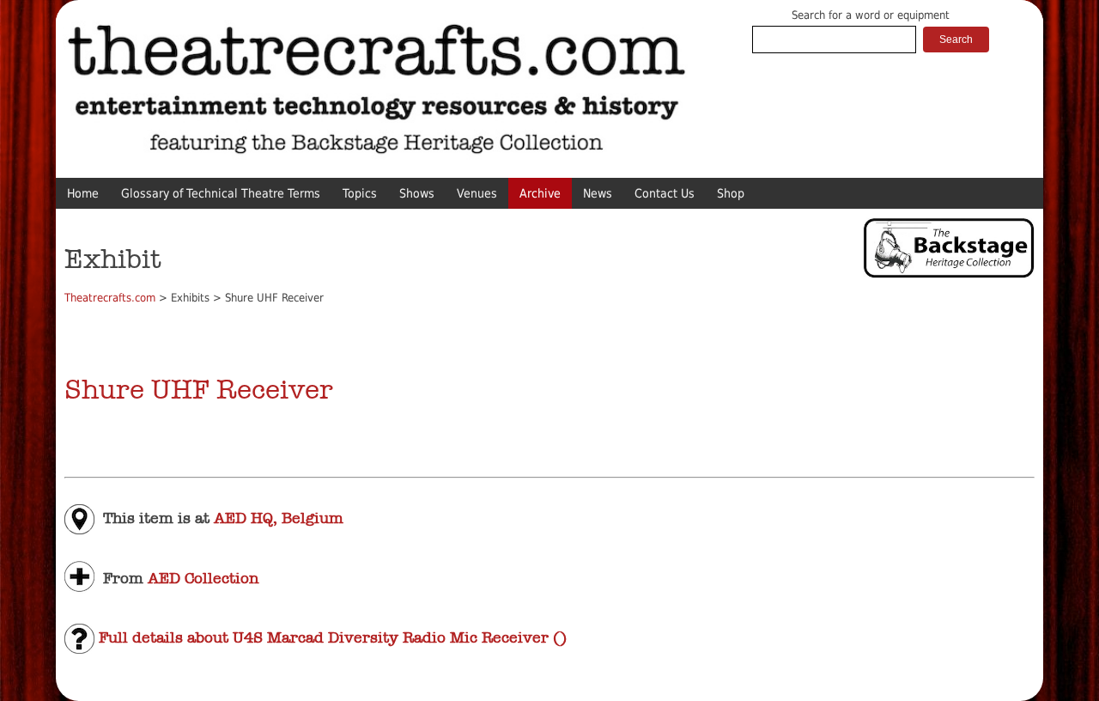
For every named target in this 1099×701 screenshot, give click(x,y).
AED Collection (203, 577)
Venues (477, 193)
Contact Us (665, 193)
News (597, 193)
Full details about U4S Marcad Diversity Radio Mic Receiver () (330, 637)
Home (83, 193)
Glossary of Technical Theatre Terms (220, 193)
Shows (416, 193)
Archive (540, 193)
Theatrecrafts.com (109, 297)
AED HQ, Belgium (278, 518)
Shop (730, 193)
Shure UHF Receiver (198, 389)
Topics (360, 193)
